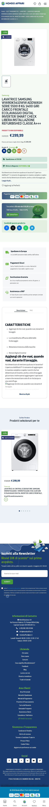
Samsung (7, 486)
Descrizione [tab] (21, 310)
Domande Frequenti (25, 709)
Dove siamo (25, 656)
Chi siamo (25, 653)
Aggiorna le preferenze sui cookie (25, 747)
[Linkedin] (27, 760)
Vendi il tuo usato (26, 719)
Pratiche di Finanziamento (25, 702)
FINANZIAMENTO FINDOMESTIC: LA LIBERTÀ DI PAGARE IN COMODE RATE (24, 769)
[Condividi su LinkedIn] (19, 227)
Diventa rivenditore (25, 676)
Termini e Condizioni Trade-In (25, 737)
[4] (25, 511)
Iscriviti (7, 582)
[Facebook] (9, 760)
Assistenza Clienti (25, 712)
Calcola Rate (13, 215)
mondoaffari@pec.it (26, 635)
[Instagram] (15, 760)
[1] (19, 511)
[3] (23, 511)
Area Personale (25, 692)
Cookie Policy (25, 744)
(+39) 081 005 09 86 (26, 628)
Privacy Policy (25, 741)
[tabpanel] (24, 51)
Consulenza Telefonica (25, 715)
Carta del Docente (25, 705)
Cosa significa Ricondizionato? (25, 663)
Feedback (25, 666)
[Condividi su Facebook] (6, 227)
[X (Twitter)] (21, 760)
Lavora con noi (25, 673)
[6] (29, 511)
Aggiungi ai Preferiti (12, 185)
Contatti (25, 660)
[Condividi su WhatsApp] (25, 227)
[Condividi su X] (12, 227)
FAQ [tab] (31, 310)
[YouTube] (34, 760)
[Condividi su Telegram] (32, 227)
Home (3, 11)
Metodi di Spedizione (25, 695)
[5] (27, 511)
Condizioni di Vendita (25, 731)
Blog (25, 670)
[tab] (6, 81)
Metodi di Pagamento (25, 699)
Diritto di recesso (25, 734)
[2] (21, 511)
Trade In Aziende (25, 680)
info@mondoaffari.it (26, 632)
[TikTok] (40, 760)
